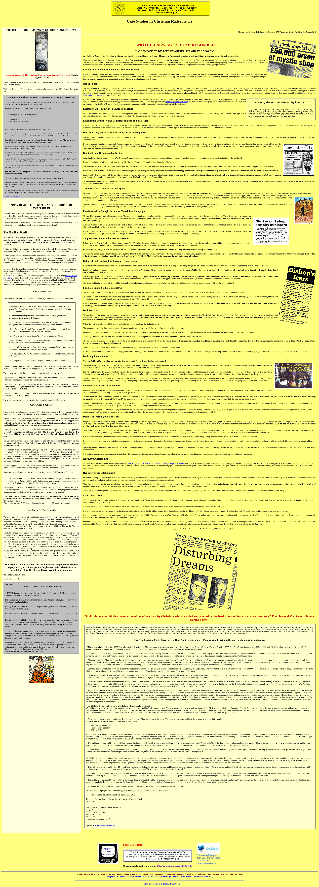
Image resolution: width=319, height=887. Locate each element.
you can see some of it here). (177, 102)
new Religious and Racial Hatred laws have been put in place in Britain (156, 463)
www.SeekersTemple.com (105, 825)
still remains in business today (94, 95)
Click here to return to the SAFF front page (162, 884)
